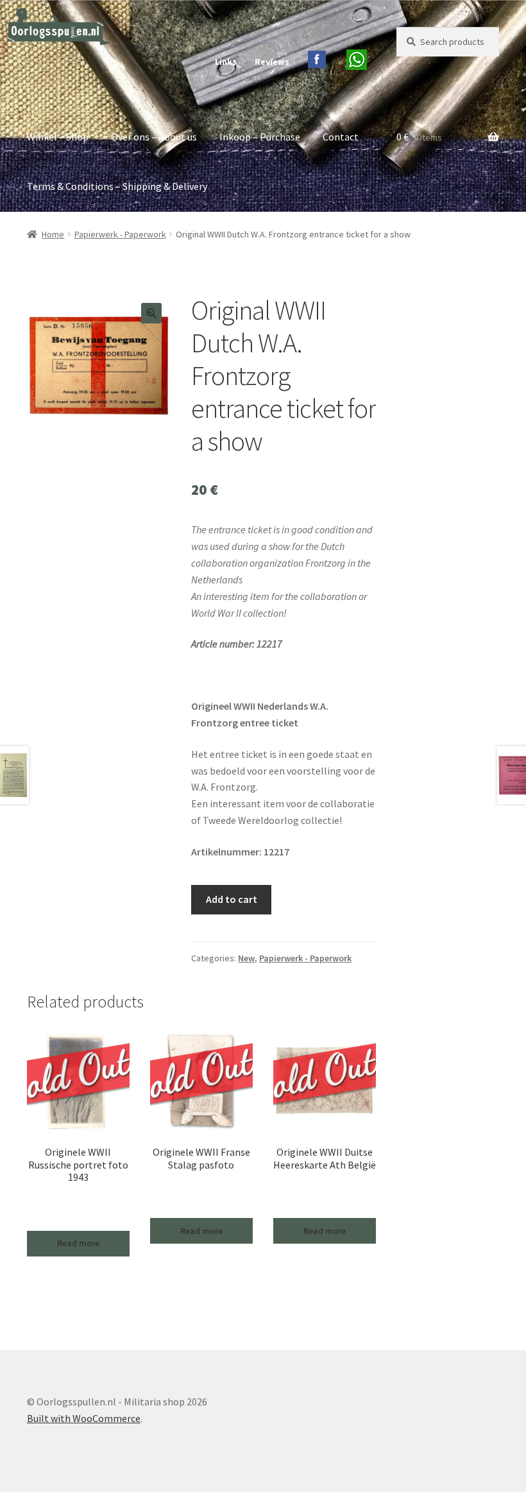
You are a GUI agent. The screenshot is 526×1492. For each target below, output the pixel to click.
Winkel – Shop (58, 136)
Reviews (272, 61)
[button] (151, 313)
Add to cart (231, 899)
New (246, 958)
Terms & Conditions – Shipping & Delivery (117, 186)
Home (53, 234)
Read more (78, 1243)
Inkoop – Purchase (259, 136)
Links (226, 61)
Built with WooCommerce (83, 1418)
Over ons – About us (154, 136)
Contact (341, 136)
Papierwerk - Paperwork (120, 234)
